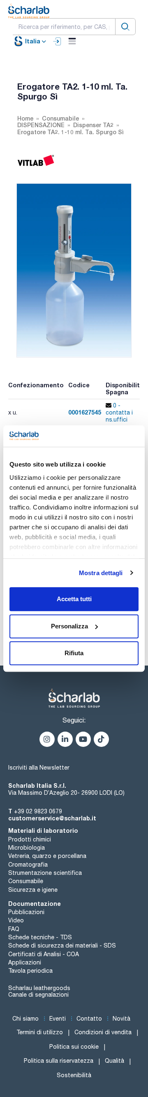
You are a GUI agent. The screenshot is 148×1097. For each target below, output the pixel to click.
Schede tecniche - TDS (40, 937)
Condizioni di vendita (103, 1032)
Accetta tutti (74, 598)
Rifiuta (74, 652)
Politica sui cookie (74, 1046)
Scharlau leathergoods (39, 988)
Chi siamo (25, 1018)
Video (16, 920)
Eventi (57, 1018)
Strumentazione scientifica (45, 873)
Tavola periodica (30, 970)
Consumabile (25, 881)
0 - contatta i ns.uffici (119, 412)
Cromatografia (28, 864)
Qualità (114, 1060)
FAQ (13, 929)
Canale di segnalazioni (38, 994)
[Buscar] (125, 26)
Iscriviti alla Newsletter (38, 767)
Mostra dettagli (101, 572)
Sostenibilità (74, 1075)
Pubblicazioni (26, 912)
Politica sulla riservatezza (58, 1060)
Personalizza (69, 626)
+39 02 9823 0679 (38, 811)
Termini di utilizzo (39, 1032)
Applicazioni (24, 962)
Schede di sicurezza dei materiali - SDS (62, 945)
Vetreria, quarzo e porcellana (47, 856)
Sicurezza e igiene (33, 889)
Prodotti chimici (29, 839)
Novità (121, 1018)
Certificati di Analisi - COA (43, 954)
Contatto (89, 1018)
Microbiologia (26, 847)
